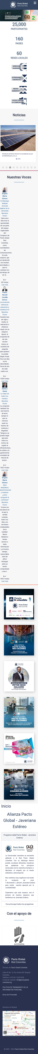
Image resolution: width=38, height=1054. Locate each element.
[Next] (34, 125)
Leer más (4, 285)
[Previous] (4, 125)
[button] (19, 15)
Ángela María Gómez (4, 196)
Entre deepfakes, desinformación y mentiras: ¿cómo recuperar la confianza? (5, 492)
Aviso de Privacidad (10, 995)
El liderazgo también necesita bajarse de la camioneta (4, 206)
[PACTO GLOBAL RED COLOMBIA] (19, 4)
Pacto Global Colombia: (19, 968)
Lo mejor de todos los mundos (5, 396)
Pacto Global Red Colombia (24, 1049)
